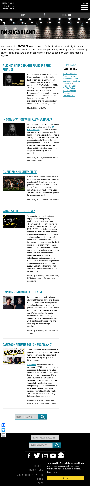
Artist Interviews (69, 76)
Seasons (66, 93)
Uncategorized (69, 96)
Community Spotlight (71, 81)
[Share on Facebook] (3, 425)
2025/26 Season (70, 74)
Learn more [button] (52, 472)
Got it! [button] (65, 478)
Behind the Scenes (71, 79)
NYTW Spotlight (69, 91)
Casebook (31, 365)
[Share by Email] (3, 434)
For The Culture (69, 88)
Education (67, 83)
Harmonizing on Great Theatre (23, 292)
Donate (67, 15)
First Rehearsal (69, 86)
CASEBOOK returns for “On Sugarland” (27, 344)
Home (36, 465)
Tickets (32, 469)
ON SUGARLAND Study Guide (20, 171)
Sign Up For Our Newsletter (43, 437)
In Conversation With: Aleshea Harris (27, 119)
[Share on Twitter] (3, 430)
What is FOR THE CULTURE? (19, 211)
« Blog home (69, 65)
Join (23, 15)
